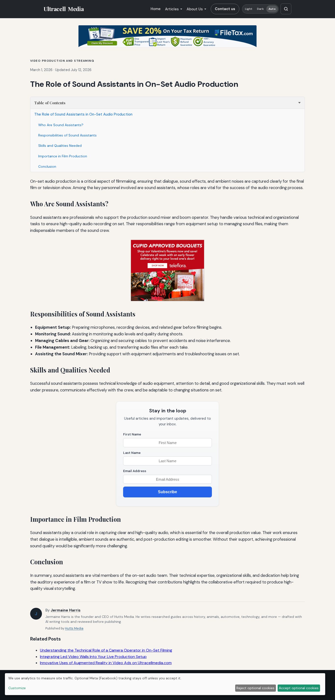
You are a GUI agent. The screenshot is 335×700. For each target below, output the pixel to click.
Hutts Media (74, 628)
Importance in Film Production (62, 156)
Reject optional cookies (255, 688)
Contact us (225, 8)
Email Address (134, 471)
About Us (195, 9)
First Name (132, 434)
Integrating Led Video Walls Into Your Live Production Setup (93, 656)
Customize (17, 688)
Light (248, 9)
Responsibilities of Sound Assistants (67, 135)
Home (156, 8)
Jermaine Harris (65, 610)
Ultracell (64, 8)
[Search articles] (286, 8)
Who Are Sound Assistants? (60, 125)
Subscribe (167, 492)
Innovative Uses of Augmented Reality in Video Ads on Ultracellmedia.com (106, 662)
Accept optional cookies (299, 688)
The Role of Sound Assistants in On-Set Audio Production (83, 114)
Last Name (132, 453)
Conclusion (47, 166)
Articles (172, 9)
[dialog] (165, 684)
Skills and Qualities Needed (60, 145)
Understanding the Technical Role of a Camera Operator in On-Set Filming (106, 650)
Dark (260, 9)
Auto (272, 9)
